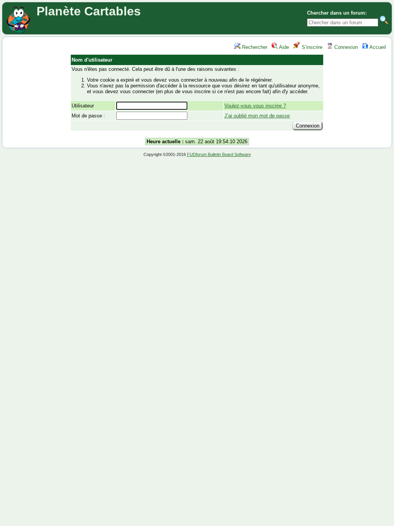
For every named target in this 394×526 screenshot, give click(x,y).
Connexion (345, 47)
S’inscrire (311, 47)
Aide (283, 47)
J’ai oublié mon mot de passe (257, 116)
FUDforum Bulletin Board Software (219, 154)
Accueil (377, 47)
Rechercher (253, 47)
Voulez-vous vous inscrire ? (255, 106)
